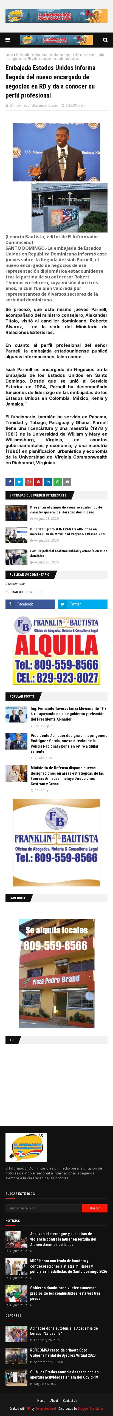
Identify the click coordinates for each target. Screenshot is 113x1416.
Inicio (9, 55)
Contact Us (70, 1401)
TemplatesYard (45, 1409)
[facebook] (30, 604)
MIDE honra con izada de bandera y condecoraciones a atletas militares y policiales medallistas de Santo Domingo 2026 (68, 1266)
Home (41, 1401)
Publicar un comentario (23, 591)
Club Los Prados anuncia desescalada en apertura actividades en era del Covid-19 (64, 1375)
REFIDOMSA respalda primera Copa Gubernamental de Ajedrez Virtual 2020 (62, 1353)
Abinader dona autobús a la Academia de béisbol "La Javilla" (64, 1331)
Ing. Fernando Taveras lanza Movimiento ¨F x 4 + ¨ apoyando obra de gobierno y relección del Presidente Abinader (68, 713)
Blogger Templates (91, 1409)
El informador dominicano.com (34, 105)
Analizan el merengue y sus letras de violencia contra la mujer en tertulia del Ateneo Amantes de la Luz (63, 1239)
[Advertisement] (39, 1084)
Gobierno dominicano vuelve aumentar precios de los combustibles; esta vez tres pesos (65, 1293)
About (54, 1401)
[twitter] (83, 604)
